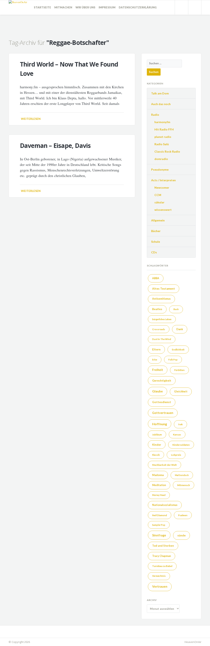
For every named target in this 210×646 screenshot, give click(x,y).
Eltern (156, 349)
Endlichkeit (178, 349)
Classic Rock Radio (167, 151)
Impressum (107, 7)
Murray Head (158, 495)
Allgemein (158, 220)
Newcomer (161, 187)
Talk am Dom (160, 93)
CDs (154, 252)
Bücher (156, 231)
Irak (180, 424)
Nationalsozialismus (164, 505)
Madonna (158, 475)
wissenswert (163, 209)
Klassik (156, 454)
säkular (159, 202)
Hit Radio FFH (164, 129)
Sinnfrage (159, 535)
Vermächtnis (159, 576)
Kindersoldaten (181, 444)
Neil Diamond (159, 515)
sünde (181, 535)
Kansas (177, 434)
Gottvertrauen (162, 413)
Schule (155, 241)
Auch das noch (161, 104)
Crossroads (158, 329)
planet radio (162, 136)
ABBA (155, 278)
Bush (176, 309)
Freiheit (157, 370)
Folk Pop (173, 359)
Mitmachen (63, 7)
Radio (155, 114)
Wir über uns (85, 7)
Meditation (159, 485)
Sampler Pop (158, 525)
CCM (157, 195)
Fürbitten (179, 370)
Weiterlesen (31, 118)
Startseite (42, 7)
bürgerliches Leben (161, 319)
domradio (161, 159)
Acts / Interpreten (163, 180)
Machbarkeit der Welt (164, 464)
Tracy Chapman (161, 556)
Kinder (156, 444)
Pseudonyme (160, 169)
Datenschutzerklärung (138, 7)
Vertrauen (159, 586)
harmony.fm (162, 122)
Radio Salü (161, 144)
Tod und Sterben (163, 545)
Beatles (157, 309)
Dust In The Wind (161, 339)
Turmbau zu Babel (162, 566)
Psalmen (182, 515)
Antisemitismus (161, 298)
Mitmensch (183, 485)
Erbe (154, 359)
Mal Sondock (182, 475)
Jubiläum (157, 434)
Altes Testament (163, 288)
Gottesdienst (161, 402)
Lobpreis (176, 454)
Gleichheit (180, 391)
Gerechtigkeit (161, 380)
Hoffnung (159, 424)
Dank (179, 329)
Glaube (157, 391)
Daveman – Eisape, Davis (55, 145)
